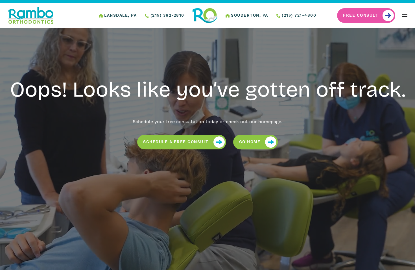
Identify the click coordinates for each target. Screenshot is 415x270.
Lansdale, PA (120, 15)
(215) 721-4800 (298, 15)
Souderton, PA (249, 15)
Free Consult (360, 15)
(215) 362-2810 (166, 15)
